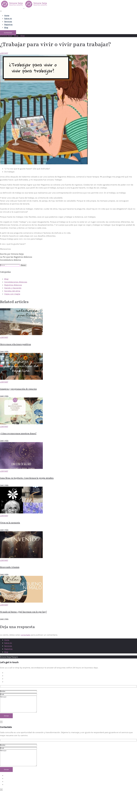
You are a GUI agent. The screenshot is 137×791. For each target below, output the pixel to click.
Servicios (8, 21)
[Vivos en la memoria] (21, 513)
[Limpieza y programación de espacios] (21, 379)
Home (6, 15)
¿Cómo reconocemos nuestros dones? (18, 433)
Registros (8, 24)
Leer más (4, 351)
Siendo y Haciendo (12, 288)
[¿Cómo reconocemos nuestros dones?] (21, 423)
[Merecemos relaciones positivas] (21, 334)
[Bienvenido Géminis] (21, 557)
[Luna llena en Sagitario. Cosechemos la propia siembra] (21, 468)
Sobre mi (8, 18)
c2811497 (4, 53)
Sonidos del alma (12, 291)
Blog (6, 27)
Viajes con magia (12, 294)
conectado (25, 635)
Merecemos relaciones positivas (15, 344)
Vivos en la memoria (10, 522)
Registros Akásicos (13, 285)
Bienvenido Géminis (9, 567)
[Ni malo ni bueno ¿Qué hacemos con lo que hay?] (21, 602)
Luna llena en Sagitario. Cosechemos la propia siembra (27, 478)
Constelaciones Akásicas (15, 282)
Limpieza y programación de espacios (18, 389)
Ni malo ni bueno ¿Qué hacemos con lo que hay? (23, 612)
